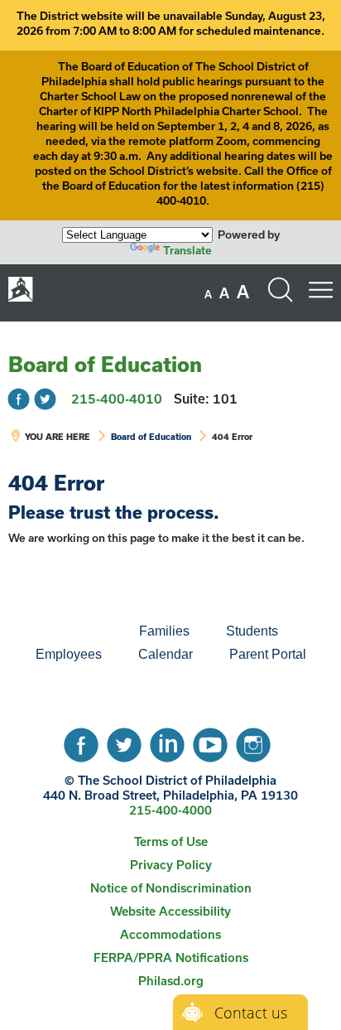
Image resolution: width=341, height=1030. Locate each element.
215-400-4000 (170, 810)
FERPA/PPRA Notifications (171, 957)
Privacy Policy (171, 865)
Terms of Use (171, 841)
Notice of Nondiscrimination (171, 888)
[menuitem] (64, 631)
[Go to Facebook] (18, 399)
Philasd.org (171, 981)
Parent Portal (267, 654)
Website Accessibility (170, 911)
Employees (69, 654)
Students (252, 631)
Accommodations (170, 934)
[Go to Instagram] (253, 740)
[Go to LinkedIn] (167, 740)
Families (164, 631)
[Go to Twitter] (45, 399)
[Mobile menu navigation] (320, 290)
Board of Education (105, 364)
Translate (187, 250)
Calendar (165, 654)
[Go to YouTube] (210, 740)
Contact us (250, 1012)
